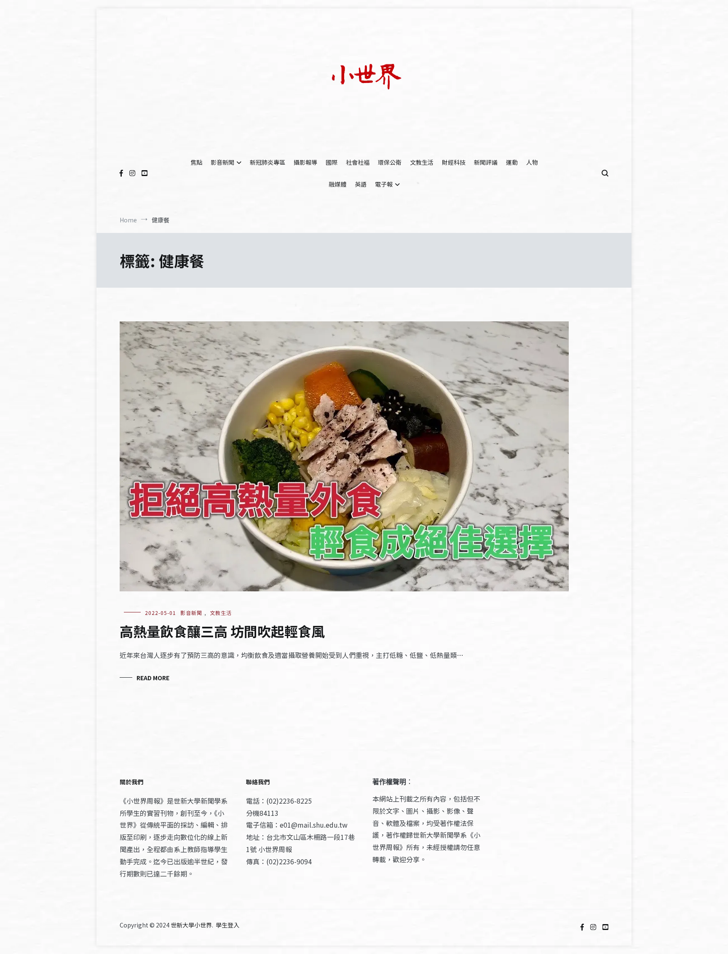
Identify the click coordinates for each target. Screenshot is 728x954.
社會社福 (357, 162)
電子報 (384, 184)
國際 (331, 162)
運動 (512, 162)
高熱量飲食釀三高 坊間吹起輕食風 (222, 631)
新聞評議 (486, 162)
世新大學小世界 (191, 925)
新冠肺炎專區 (267, 162)
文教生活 (422, 162)
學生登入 (227, 925)
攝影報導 (305, 162)
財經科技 (454, 162)
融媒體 (337, 184)
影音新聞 (222, 162)
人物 (532, 162)
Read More (152, 677)
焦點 (196, 162)
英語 (361, 184)
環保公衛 (389, 162)
